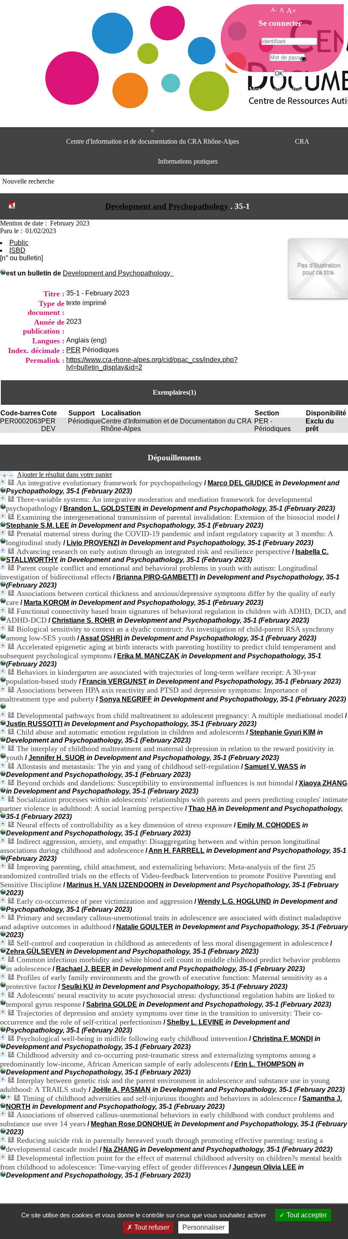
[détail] (3, 481)
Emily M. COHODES (268, 825)
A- (274, 9)
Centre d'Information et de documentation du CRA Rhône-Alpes (152, 141)
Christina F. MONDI (283, 1038)
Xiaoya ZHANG (323, 783)
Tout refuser (150, 1227)
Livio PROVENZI (93, 542)
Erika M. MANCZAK (148, 656)
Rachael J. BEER (83, 968)
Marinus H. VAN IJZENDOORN (115, 884)
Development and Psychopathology (166, 206)
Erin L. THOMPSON (265, 1064)
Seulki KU (77, 986)
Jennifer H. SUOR (56, 757)
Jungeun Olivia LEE (264, 1167)
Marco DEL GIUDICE (240, 483)
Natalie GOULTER (144, 926)
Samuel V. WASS (271, 766)
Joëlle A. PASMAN (121, 1089)
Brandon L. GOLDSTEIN (102, 508)
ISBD (17, 250)
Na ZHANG (120, 1149)
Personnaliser (203, 1227)
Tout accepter (306, 1215)
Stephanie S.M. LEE (37, 525)
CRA (302, 141)
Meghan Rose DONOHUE (131, 1124)
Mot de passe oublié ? (278, 89)
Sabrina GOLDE (111, 1004)
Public (18, 242)
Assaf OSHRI (101, 638)
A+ (291, 10)
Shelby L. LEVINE (195, 1022)
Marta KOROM (46, 602)
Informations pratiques (188, 161)
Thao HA (202, 808)
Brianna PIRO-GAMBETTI (157, 577)
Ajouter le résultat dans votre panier (64, 474)
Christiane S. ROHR (83, 620)
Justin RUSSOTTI (34, 723)
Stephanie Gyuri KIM (282, 732)
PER (73, 350)
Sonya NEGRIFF (125, 699)
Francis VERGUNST (114, 681)
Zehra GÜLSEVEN (35, 951)
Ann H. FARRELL (177, 850)
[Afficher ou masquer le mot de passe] (303, 59)
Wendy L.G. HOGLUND (234, 901)
